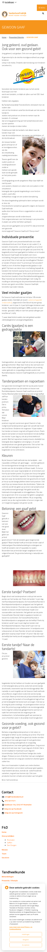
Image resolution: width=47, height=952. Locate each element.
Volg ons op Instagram (13, 812)
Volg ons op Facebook (12, 808)
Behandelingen (8, 876)
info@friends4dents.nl (14, 796)
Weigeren (26, 939)
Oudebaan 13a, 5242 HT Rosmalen (18, 804)
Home (4, 37)
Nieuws (5, 849)
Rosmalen (11, 840)
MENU (43, 7)
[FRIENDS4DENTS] (15, 14)
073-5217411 (10, 800)
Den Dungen (11, 845)
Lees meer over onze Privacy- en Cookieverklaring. (20, 928)
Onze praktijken (8, 836)
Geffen (9, 842)
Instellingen (25, 934)
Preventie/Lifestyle (16, 37)
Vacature (5, 857)
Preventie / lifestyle (10, 880)
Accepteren (25, 945)
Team (4, 853)
